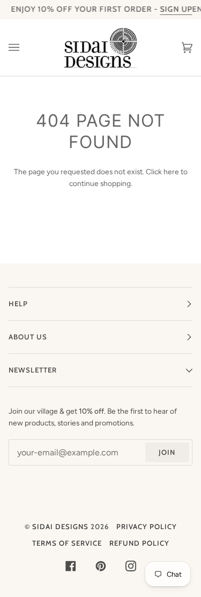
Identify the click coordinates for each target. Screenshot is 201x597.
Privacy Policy (146, 526)
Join (167, 452)
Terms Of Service (67, 543)
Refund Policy (139, 543)
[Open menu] (25, 47)
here (171, 171)
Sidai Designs (60, 526)
